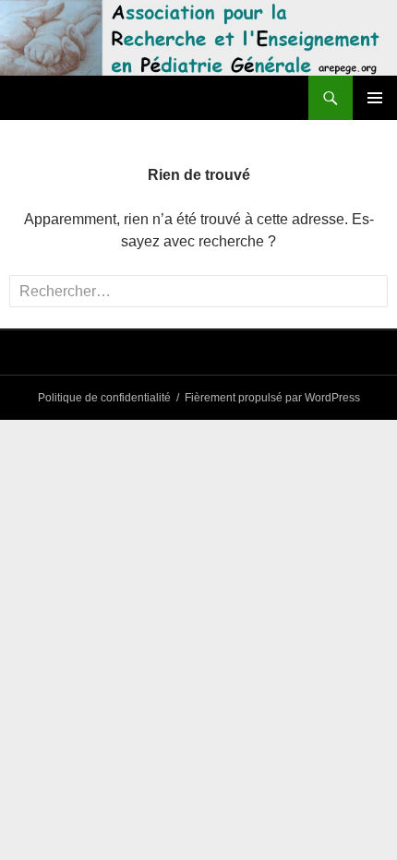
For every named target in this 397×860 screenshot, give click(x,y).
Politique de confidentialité (104, 397)
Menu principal (375, 98)
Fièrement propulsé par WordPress (272, 397)
